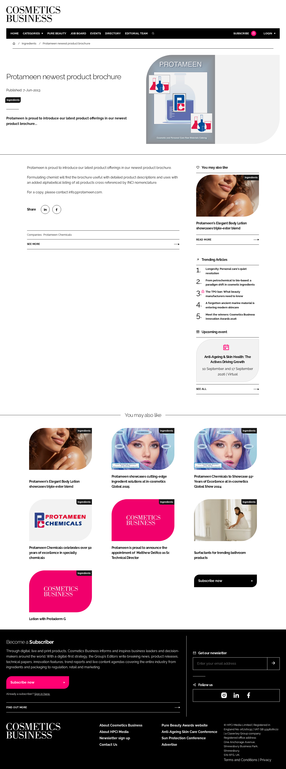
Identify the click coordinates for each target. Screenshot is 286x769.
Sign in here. (42, 693)
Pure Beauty (56, 33)
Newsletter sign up (114, 738)
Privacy (265, 760)
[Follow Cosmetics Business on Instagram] (224, 697)
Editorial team (136, 33)
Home (14, 33)
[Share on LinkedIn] (45, 209)
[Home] (14, 43)
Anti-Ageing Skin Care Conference (189, 732)
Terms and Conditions (240, 760)
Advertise (169, 745)
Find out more (16, 707)
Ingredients (13, 100)
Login (268, 33)
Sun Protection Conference (184, 738)
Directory (113, 33)
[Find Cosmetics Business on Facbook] (248, 697)
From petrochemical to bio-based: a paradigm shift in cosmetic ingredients (230, 282)
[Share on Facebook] (56, 209)
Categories (31, 33)
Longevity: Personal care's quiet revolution (226, 271)
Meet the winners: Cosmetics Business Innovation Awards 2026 (230, 317)
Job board (78, 33)
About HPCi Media (114, 732)
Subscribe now (210, 581)
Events (95, 33)
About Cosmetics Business (120, 725)
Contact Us (108, 745)
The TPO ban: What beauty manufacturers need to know (224, 294)
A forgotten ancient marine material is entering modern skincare (230, 305)
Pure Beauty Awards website (185, 725)
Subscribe (241, 33)
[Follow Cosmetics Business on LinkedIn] (236, 697)
